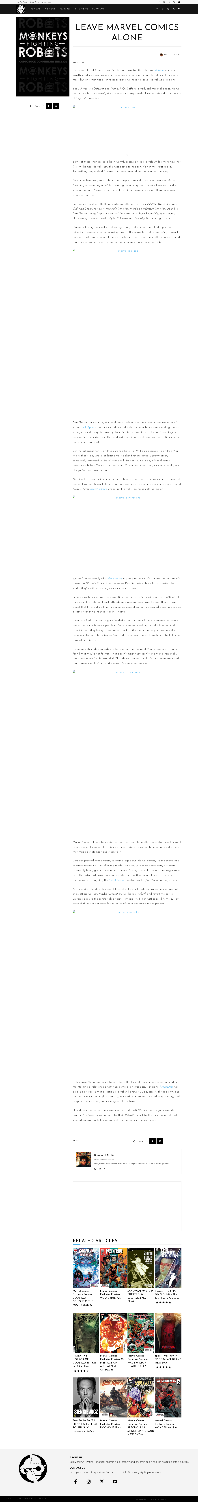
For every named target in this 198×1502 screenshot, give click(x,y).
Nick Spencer (89, 427)
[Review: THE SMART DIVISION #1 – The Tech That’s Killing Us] (168, 1268)
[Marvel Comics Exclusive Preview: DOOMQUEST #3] (113, 1397)
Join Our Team (21, 2)
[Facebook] (159, 2)
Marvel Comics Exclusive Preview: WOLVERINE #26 (110, 1294)
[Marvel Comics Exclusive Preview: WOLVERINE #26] (113, 1268)
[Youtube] (179, 2)
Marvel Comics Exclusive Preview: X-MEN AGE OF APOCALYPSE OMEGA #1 (112, 1363)
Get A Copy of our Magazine (40, 2)
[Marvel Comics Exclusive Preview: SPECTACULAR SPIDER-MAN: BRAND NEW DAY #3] (140, 1397)
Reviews (35, 9)
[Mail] (100, 1168)
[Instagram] (164, 2)
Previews (50, 9)
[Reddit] (169, 2)
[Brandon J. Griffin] (162, 54)
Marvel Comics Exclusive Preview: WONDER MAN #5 (166, 1424)
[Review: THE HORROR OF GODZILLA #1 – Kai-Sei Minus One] (86, 1333)
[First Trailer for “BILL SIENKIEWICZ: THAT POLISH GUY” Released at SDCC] (86, 1397)
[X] (174, 2)
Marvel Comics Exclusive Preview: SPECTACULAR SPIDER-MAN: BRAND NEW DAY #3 (140, 1427)
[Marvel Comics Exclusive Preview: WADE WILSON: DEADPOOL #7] (140, 1333)
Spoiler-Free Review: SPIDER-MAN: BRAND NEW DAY (168, 1359)
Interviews (81, 9)
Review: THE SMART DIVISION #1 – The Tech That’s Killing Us (167, 1294)
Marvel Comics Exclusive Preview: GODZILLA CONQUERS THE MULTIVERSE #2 (83, 1298)
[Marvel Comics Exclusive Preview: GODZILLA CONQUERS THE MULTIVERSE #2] (86, 1268)
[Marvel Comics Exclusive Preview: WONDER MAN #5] (168, 1397)
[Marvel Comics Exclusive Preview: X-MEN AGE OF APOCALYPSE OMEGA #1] (113, 1333)
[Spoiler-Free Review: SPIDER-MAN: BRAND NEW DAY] (168, 1333)
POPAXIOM (98, 9)
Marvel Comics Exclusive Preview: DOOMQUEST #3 (110, 1424)
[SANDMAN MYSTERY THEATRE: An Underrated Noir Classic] (140, 1268)
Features (65, 9)
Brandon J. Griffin (173, 55)
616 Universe (116, 880)
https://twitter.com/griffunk (104, 1159)
